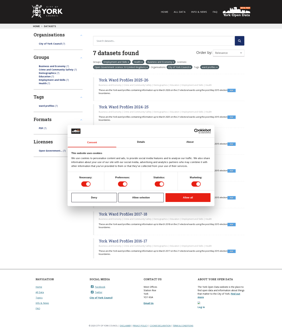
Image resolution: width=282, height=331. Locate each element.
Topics (39, 297)
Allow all (188, 197)
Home (164, 11)
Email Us (149, 303)
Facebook (100, 286)
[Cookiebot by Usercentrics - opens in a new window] (196, 131)
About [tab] (190, 141)
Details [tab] (141, 141)
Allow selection (141, 197)
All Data (179, 11)
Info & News (199, 11)
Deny (94, 197)
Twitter (98, 292)
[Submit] (239, 41)
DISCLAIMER (125, 325)
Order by (203, 52)
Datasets (50, 26)
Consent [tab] (92, 142)
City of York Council (101, 297)
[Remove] (128, 62)
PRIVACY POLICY (140, 325)
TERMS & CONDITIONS (183, 325)
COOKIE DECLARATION (160, 325)
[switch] (122, 184)
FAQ (215, 11)
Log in (201, 307)
